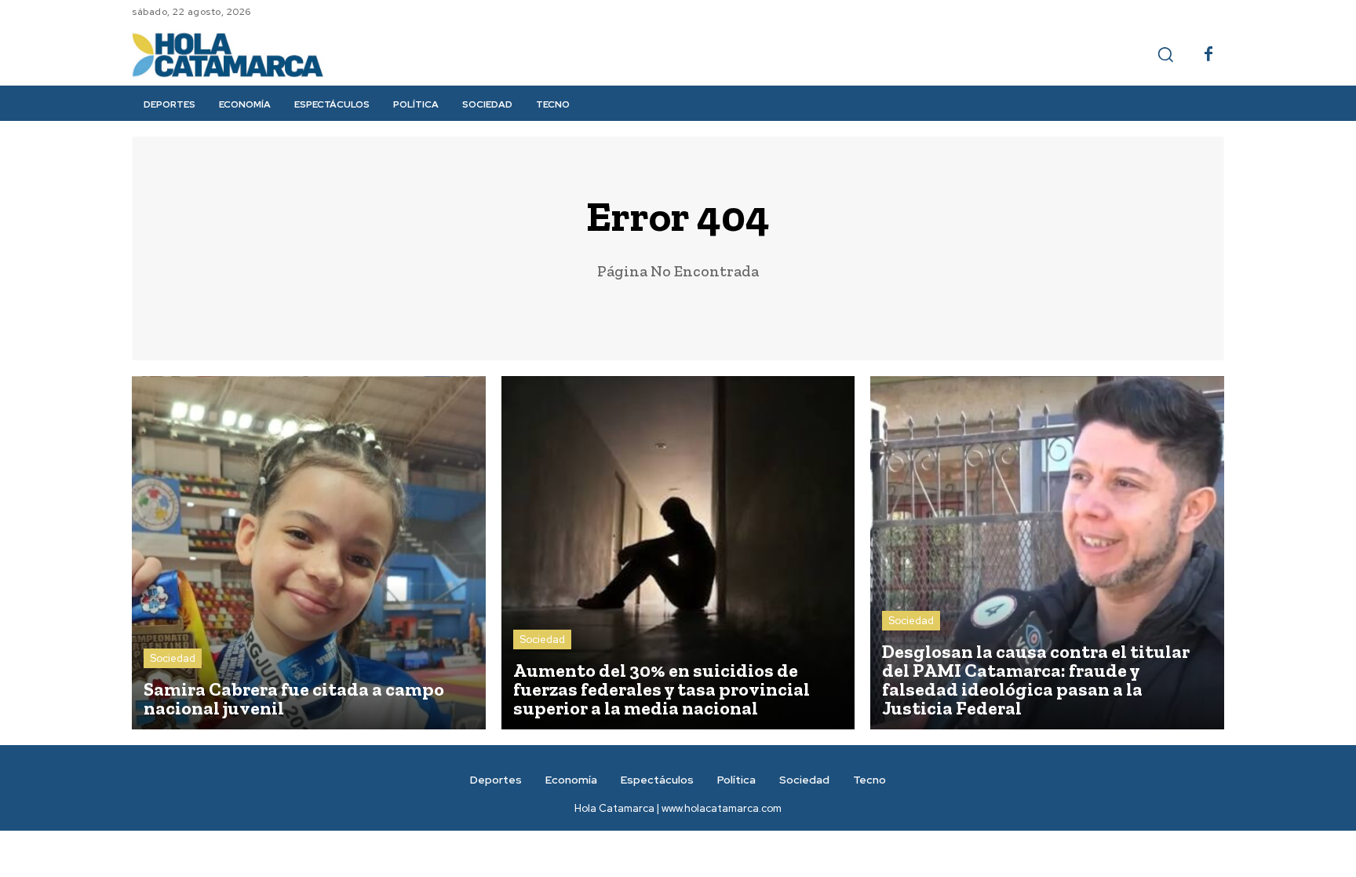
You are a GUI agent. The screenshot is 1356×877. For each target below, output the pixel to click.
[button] (1165, 54)
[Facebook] (1208, 55)
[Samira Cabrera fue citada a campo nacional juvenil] (309, 553)
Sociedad (172, 658)
